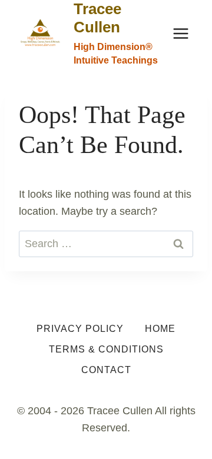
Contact (106, 370)
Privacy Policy (80, 329)
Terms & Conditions (106, 349)
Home (160, 329)
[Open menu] (180, 33)
